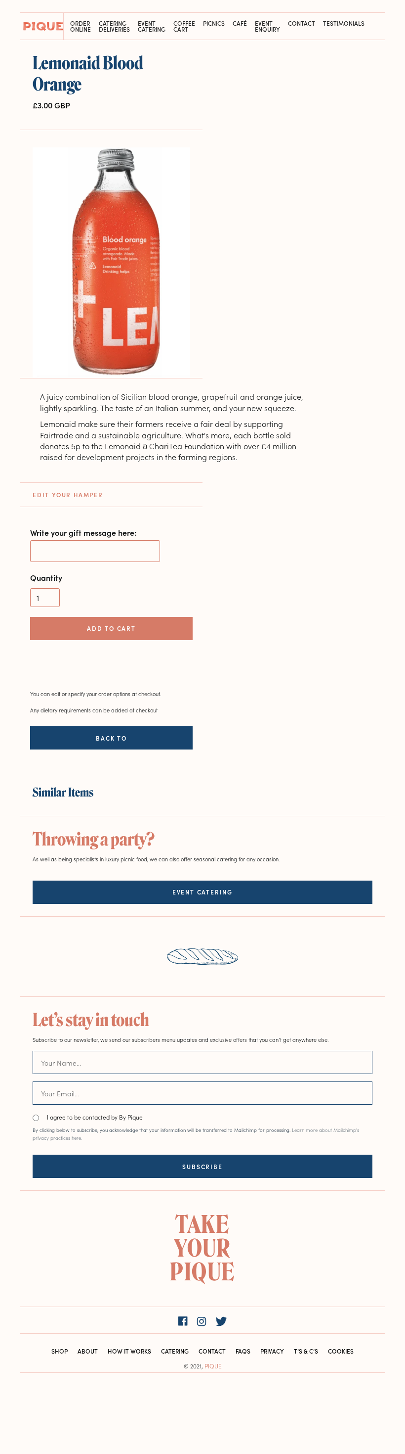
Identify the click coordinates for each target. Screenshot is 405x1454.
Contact (301, 23)
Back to (111, 738)
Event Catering (151, 26)
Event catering (202, 892)
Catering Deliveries (114, 26)
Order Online (80, 26)
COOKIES (341, 1351)
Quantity (46, 577)
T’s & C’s (306, 1351)
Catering (175, 1351)
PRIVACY (272, 1351)
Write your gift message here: (83, 532)
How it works (129, 1351)
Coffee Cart (184, 26)
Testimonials (343, 23)
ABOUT (88, 1351)
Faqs (243, 1351)
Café (240, 23)
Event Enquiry (267, 26)
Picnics (214, 23)
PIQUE (213, 1365)
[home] (42, 26)
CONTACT (212, 1351)
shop (59, 1351)
